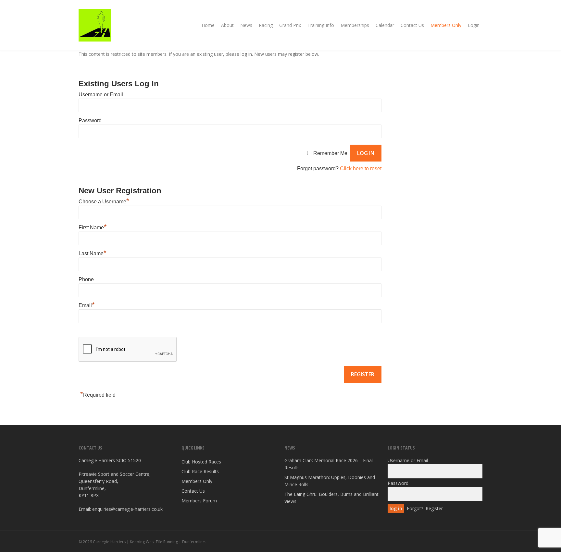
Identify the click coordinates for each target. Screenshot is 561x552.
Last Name (92, 253)
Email (87, 305)
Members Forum (199, 501)
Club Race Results (200, 471)
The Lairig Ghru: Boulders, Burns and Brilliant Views (331, 497)
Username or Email (101, 94)
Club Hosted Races (201, 462)
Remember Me (330, 153)
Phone (86, 279)
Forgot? (415, 508)
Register (434, 508)
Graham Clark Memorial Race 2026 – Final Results (328, 464)
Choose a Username (104, 201)
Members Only (196, 481)
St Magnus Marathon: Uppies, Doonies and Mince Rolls (329, 480)
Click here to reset (360, 168)
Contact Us (193, 491)
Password (90, 120)
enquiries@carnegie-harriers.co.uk (127, 509)
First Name (93, 227)
